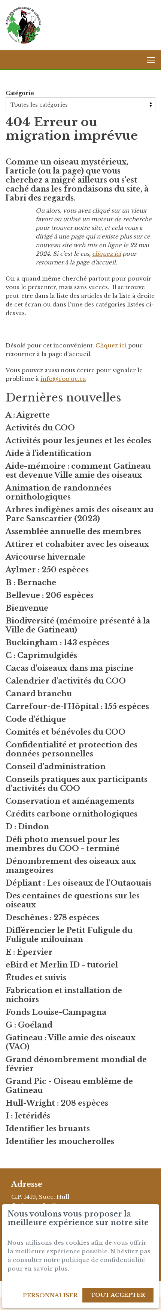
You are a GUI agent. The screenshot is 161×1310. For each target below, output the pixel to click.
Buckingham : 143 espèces (57, 642)
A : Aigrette (28, 415)
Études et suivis (36, 977)
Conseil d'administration (56, 766)
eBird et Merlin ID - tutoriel (62, 964)
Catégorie (20, 93)
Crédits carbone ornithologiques (71, 813)
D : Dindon (27, 826)
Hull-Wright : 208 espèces (57, 1103)
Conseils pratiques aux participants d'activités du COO (77, 784)
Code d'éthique (36, 719)
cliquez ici (106, 253)
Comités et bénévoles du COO (65, 731)
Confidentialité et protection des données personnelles (71, 749)
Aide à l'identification (48, 453)
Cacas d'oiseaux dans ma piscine (70, 668)
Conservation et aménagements (70, 801)
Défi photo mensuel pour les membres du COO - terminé (62, 844)
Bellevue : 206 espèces (50, 595)
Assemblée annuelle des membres (73, 531)
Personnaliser (50, 1295)
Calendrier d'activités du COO (66, 680)
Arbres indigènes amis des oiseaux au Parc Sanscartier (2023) (80, 514)
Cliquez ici (111, 345)
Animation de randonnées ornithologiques (59, 492)
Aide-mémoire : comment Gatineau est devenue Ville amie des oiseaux (78, 471)
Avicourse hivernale (45, 556)
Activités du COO (40, 427)
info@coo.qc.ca (63, 378)
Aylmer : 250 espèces (47, 569)
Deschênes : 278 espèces (52, 917)
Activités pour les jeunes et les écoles (78, 440)
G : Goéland (29, 1024)
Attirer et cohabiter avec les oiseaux (77, 544)
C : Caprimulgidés (41, 655)
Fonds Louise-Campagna (56, 1012)
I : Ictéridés (28, 1115)
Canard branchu (39, 693)
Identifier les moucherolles (60, 1141)
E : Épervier (29, 952)
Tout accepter (118, 1295)
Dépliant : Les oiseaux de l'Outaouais (79, 882)
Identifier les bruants (48, 1128)
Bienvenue (27, 608)
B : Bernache (31, 582)
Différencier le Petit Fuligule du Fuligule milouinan (69, 935)
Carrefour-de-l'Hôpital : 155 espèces (77, 706)
